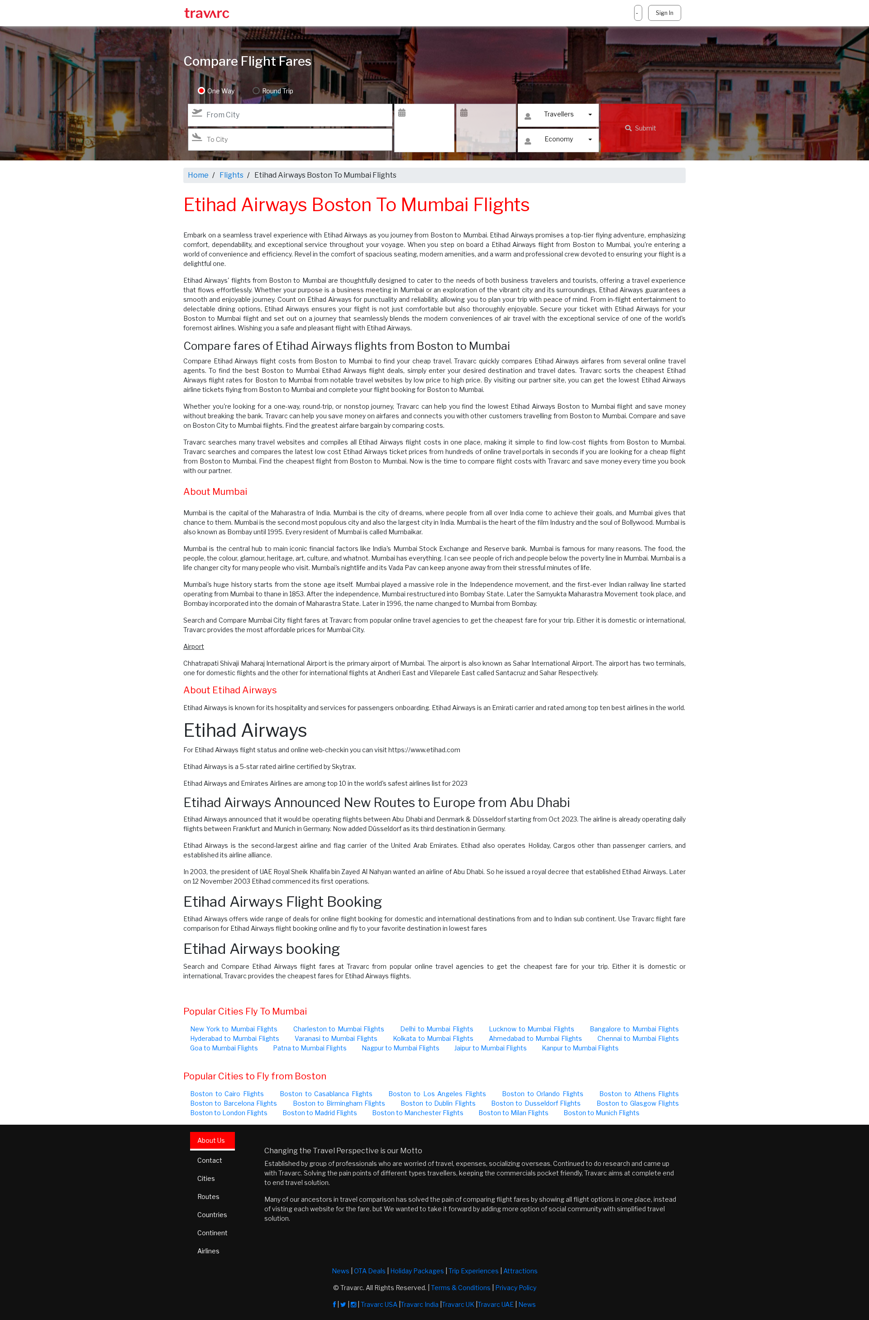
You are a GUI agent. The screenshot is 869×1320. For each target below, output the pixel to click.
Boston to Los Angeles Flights (437, 1094)
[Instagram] (353, 1304)
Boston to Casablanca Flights (326, 1094)
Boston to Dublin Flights (438, 1103)
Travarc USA (379, 1304)
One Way (220, 91)
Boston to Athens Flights (639, 1094)
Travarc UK (458, 1304)
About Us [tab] (211, 1140)
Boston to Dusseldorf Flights (536, 1103)
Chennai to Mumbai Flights (638, 1038)
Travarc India (420, 1304)
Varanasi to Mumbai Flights (336, 1038)
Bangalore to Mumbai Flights (634, 1029)
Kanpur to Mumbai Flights (580, 1048)
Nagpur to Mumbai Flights (400, 1048)
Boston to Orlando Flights (542, 1094)
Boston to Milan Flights (513, 1113)
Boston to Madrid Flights (319, 1113)
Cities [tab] (206, 1178)
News (340, 1271)
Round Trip (277, 91)
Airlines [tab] (208, 1251)
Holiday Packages (417, 1271)
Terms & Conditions (461, 1287)
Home (198, 175)
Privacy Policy (515, 1287)
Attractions (520, 1271)
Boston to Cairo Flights (227, 1094)
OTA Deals (370, 1271)
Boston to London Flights (228, 1113)
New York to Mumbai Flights (233, 1029)
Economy (558, 139)
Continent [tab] (212, 1233)
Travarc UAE (495, 1304)
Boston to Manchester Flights (417, 1113)
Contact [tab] (209, 1160)
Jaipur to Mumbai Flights (490, 1048)
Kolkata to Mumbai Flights (433, 1038)
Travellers (559, 114)
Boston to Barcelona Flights (233, 1103)
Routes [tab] (208, 1196)
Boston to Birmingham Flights (339, 1103)
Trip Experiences (474, 1271)
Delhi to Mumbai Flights (436, 1029)
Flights (232, 175)
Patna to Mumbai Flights (310, 1048)
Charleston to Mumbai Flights (339, 1029)
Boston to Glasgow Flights (638, 1103)
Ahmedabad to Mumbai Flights (535, 1038)
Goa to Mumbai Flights (224, 1048)
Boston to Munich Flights (601, 1113)
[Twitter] (343, 1304)
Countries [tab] (212, 1214)
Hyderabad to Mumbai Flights (234, 1038)
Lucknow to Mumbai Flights (531, 1029)
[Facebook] (334, 1304)
